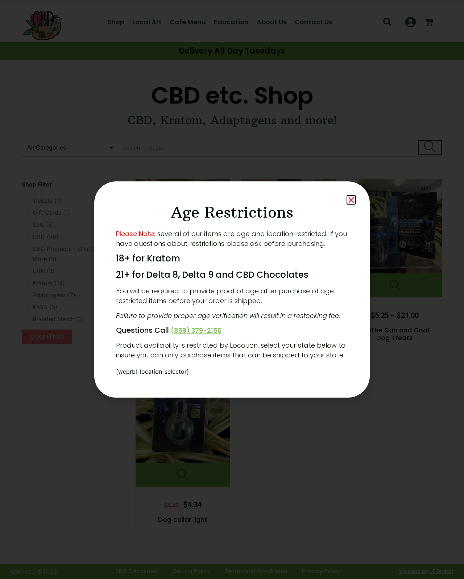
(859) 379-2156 (196, 330)
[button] (351, 200)
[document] (232, 289)
